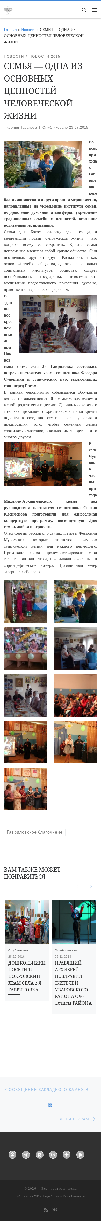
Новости (28, 29)
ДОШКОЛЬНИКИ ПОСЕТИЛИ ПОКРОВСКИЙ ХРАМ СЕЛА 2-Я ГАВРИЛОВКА (27, 976)
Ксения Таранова (21, 127)
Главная (10, 29)
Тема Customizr (74, 1196)
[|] (8, 9)
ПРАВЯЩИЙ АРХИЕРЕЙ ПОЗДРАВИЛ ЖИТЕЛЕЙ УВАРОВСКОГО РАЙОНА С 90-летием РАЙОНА (73, 983)
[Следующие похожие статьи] (91, 886)
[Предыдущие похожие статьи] (77, 886)
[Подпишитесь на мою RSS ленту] (46, 1210)
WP (36, 1196)
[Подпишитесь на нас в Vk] (54, 1210)
